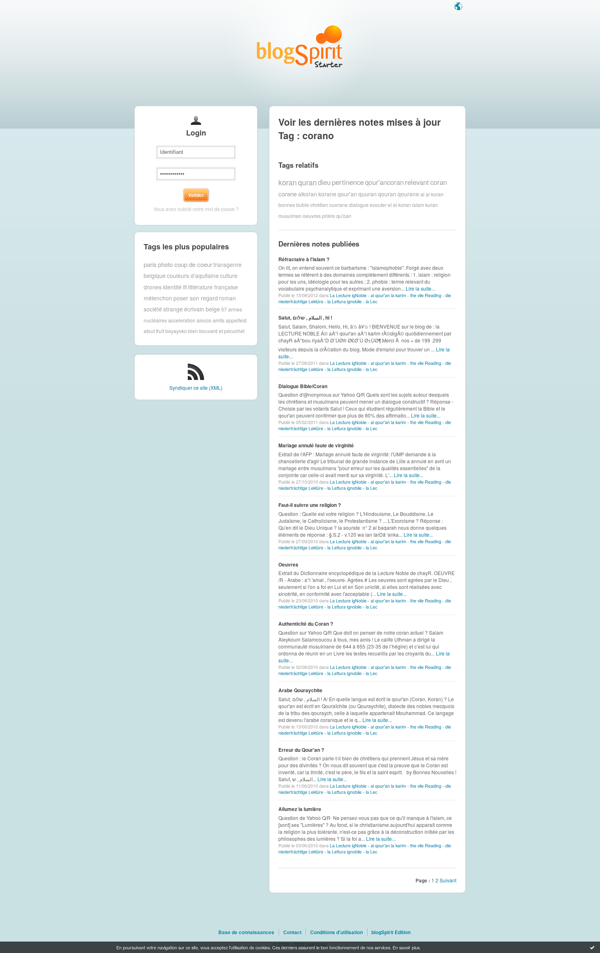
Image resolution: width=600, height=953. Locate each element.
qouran (387, 194)
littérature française (213, 287)
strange (173, 309)
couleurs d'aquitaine (193, 275)
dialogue (359, 204)
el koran (402, 204)
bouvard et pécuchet (221, 330)
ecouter (378, 204)
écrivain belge (202, 309)
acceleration (182, 320)
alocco (204, 320)
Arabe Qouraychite (300, 690)
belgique (155, 275)
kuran (431, 204)
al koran (435, 193)
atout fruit (154, 330)
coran (438, 182)
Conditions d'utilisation (336, 932)
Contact (292, 932)
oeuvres (312, 215)
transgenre (227, 264)
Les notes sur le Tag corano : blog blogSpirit (300, 45)
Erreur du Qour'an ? (301, 749)
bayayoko (176, 330)
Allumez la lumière (299, 809)
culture (229, 275)
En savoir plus (406, 947)
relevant (417, 182)
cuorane (338, 204)
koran (287, 182)
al (422, 193)
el (390, 204)
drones (153, 287)
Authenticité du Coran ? (305, 623)
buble (302, 204)
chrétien (319, 204)
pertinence (348, 182)
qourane (408, 194)
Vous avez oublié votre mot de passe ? (196, 208)
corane (287, 193)
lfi (185, 287)
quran (307, 182)
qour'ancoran (384, 182)
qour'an (347, 194)
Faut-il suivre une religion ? (309, 505)
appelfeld (236, 320)
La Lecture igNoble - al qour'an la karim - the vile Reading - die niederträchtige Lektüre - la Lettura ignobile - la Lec (364, 298)
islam (418, 204)
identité (172, 287)
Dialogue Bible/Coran (302, 386)
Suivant (448, 880)
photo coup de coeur (185, 264)
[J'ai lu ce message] (592, 947)
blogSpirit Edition (391, 932)
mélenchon (158, 298)
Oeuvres (288, 564)
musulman (290, 215)
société (153, 309)
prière (328, 215)
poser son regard (195, 298)
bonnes (286, 204)
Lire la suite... (420, 288)
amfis (218, 320)
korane (327, 194)
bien (193, 330)
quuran (367, 194)
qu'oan (343, 215)
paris (150, 264)
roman (227, 298)
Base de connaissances (246, 932)
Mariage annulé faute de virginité (316, 445)
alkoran (307, 194)
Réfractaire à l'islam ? (303, 259)
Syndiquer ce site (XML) (195, 387)
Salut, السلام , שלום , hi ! (305, 317)
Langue (459, 7)
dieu (324, 182)
